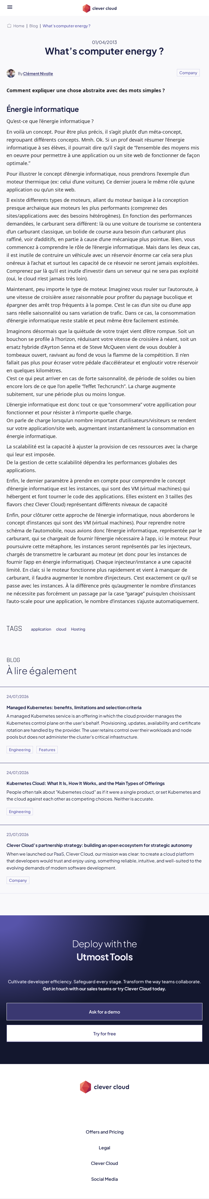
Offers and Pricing (105, 1132)
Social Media (104, 1179)
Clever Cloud (104, 1163)
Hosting (78, 629)
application (41, 629)
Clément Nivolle (38, 73)
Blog (33, 25)
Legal (104, 1147)
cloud (61, 629)
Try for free (104, 1033)
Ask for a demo (104, 1012)
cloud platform (178, 854)
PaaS (59, 854)
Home (18, 25)
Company (188, 72)
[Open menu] (10, 8)
